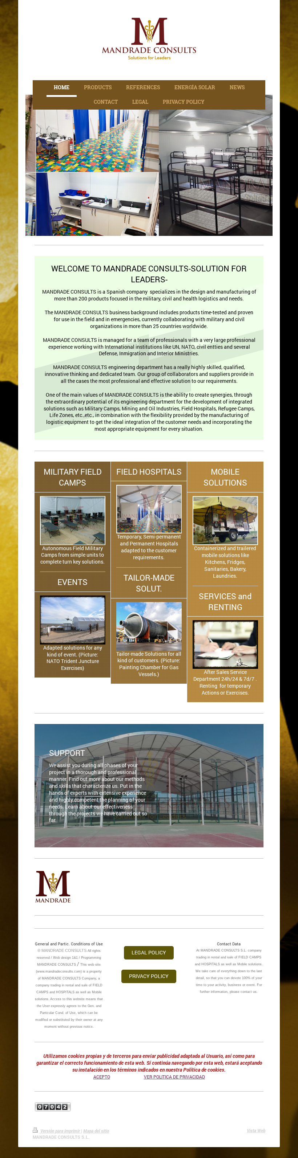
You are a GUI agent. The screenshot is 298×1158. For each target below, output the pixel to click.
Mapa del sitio (96, 1131)
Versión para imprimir (60, 1131)
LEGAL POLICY (149, 952)
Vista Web (256, 1130)
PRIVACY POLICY (149, 976)
